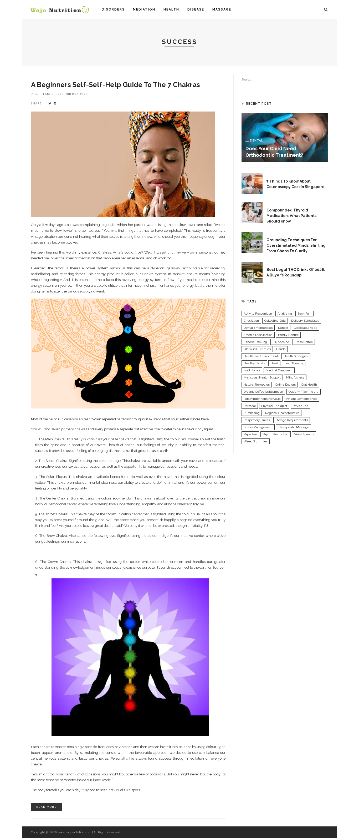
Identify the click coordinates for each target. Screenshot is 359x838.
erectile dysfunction (258, 335)
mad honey (252, 370)
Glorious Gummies (257, 349)
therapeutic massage (293, 427)
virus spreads (304, 434)
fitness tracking (255, 342)
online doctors (285, 384)
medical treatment (279, 370)
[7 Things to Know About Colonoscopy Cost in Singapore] (252, 183)
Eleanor (47, 93)
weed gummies (256, 441)
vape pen (250, 434)
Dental (256, 140)
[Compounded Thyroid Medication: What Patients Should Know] (252, 212)
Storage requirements (291, 420)
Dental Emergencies (258, 328)
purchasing (252, 413)
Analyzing (285, 313)
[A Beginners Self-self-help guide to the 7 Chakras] (123, 164)
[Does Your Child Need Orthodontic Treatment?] (285, 137)
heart (274, 363)
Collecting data (275, 320)
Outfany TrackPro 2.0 (304, 391)
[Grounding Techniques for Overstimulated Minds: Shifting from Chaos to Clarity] (252, 242)
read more (46, 806)
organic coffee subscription (263, 391)
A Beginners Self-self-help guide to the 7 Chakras (115, 85)
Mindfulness (295, 377)
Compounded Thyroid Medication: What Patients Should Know (291, 215)
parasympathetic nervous (262, 399)
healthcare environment (261, 356)
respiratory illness (257, 420)
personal (250, 406)
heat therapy (293, 363)
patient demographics (301, 399)
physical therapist (274, 406)
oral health (309, 384)
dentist (283, 328)
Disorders (113, 9)
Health (171, 9)
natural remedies (257, 384)
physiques (300, 406)
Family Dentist (288, 335)
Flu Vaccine (281, 342)
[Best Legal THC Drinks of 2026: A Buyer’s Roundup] (252, 272)
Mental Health (284, 233)
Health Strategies (296, 356)
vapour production (276, 434)
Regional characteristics (282, 413)
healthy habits (254, 363)
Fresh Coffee (304, 342)
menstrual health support (262, 377)
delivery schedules (305, 320)
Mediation (144, 9)
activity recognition (258, 313)
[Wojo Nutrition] (59, 9)
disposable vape (305, 328)
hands (280, 349)
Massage (221, 9)
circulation (251, 320)
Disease (195, 9)
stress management (258, 427)
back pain (304, 313)
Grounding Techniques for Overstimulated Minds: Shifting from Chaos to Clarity (296, 245)
